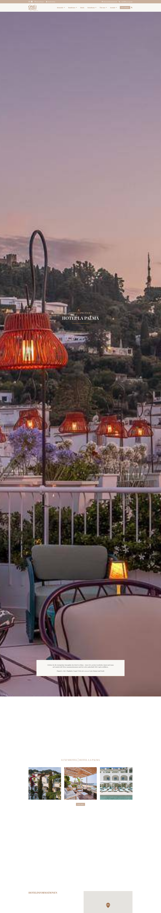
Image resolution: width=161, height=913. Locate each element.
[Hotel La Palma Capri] (45, 783)
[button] (64, 7)
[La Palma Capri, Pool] (116, 783)
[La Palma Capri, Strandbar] (80, 783)
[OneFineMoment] (33, 7)
